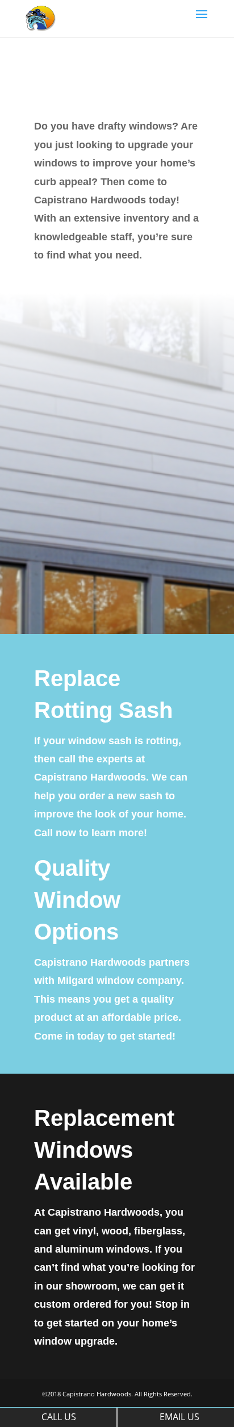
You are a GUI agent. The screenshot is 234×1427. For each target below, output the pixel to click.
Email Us (179, 1417)
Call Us (58, 1417)
